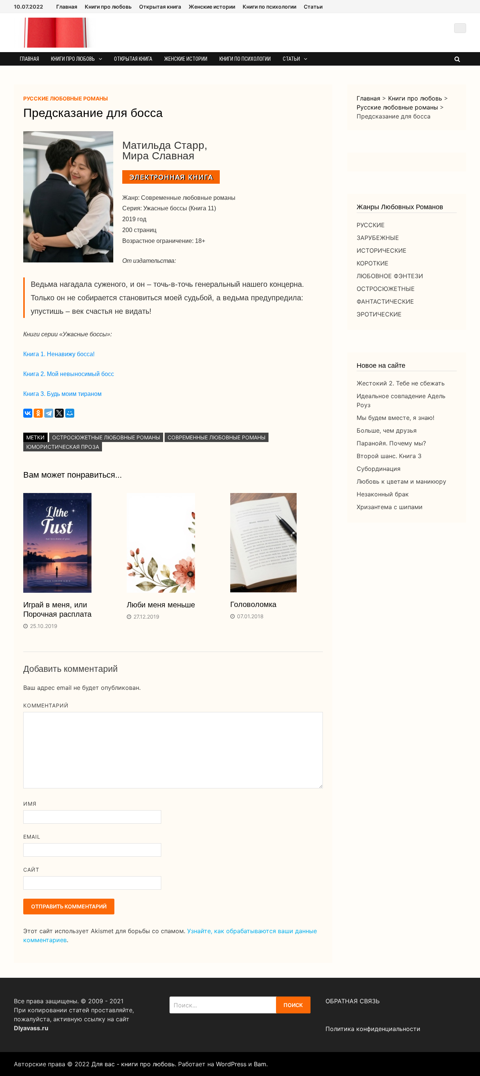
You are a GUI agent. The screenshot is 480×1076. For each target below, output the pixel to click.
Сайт (31, 869)
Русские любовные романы (65, 98)
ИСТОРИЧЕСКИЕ (381, 250)
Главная (66, 6)
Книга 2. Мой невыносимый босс (68, 374)
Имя (29, 803)
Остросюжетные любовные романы (106, 437)
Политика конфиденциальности (373, 1029)
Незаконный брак (383, 494)
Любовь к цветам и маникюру (401, 481)
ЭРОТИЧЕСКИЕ (379, 314)
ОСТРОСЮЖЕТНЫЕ (386, 288)
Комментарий (46, 705)
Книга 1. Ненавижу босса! (58, 354)
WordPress (231, 1064)
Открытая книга (160, 6)
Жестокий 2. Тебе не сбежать (401, 383)
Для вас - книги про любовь (133, 1064)
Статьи (313, 6)
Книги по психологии (269, 6)
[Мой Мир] (69, 413)
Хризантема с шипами (390, 507)
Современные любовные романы (217, 437)
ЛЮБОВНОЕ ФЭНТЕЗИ (390, 276)
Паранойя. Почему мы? (391, 443)
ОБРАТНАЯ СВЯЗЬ (353, 1001)
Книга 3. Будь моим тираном (62, 394)
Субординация (378, 468)
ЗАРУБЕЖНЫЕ (378, 237)
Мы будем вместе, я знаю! (395, 417)
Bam (260, 1064)
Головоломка (253, 604)
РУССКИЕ (371, 225)
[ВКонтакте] (27, 413)
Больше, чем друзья (387, 430)
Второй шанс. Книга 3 (389, 456)
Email (31, 836)
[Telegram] (48, 413)
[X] (59, 413)
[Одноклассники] (38, 413)
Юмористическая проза (62, 447)
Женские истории (212, 6)
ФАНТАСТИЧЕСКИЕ (385, 301)
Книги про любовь (108, 6)
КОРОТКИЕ (372, 263)
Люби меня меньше (161, 605)
